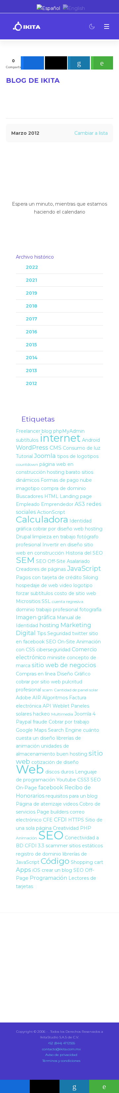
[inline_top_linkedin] (79, 63)
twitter (80, 633)
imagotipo (28, 488)
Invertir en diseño (62, 545)
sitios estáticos (86, 846)
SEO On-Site (60, 642)
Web (30, 769)
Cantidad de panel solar (76, 689)
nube (86, 480)
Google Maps (31, 730)
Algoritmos (55, 698)
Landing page (76, 496)
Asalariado (78, 561)
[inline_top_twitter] (56, 63)
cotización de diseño (55, 762)
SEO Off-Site (50, 561)
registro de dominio (38, 854)
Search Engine (65, 730)
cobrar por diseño (52, 529)
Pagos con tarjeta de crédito (49, 577)
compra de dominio (63, 488)
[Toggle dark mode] (92, 26)
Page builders (52, 812)
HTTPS (76, 820)
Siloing (90, 577)
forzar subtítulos (34, 593)
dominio (25, 610)
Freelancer (28, 431)
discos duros (59, 772)
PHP (85, 828)
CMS (55, 448)
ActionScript (51, 512)
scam (47, 689)
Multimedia (62, 714)
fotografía (90, 610)
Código (55, 861)
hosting (49, 625)
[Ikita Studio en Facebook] (18, 8)
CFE (48, 820)
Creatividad (66, 828)
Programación (48, 878)
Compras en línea (36, 674)
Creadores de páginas (41, 569)
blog (47, 431)
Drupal (23, 537)
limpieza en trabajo (54, 537)
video (66, 585)
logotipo (83, 585)
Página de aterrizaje (39, 804)
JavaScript (84, 568)
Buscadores (29, 496)
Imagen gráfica (36, 617)
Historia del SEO (84, 553)
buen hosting (72, 754)
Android (91, 440)
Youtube (66, 780)
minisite (56, 658)
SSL (46, 601)
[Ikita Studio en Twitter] (11, 8)
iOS (36, 870)
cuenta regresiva (67, 601)
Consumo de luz (81, 448)
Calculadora (42, 519)
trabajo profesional (57, 610)
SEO (50, 835)
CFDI (60, 820)
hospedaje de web (37, 585)
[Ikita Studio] (26, 26)
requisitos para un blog (72, 796)
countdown (27, 464)
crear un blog (57, 870)
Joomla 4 (85, 714)
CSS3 (83, 780)
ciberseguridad (53, 650)
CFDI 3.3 (34, 846)
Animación (26, 837)
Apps (23, 869)
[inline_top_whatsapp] (102, 63)
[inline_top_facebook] (32, 63)
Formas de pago (60, 480)
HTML (51, 496)
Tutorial (24, 456)
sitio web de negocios (64, 665)
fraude (40, 722)
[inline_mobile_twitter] (45, 1086)
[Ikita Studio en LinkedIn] (26, 8)
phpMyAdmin (69, 431)
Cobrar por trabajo (69, 722)
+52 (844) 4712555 (61, 1043)
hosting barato (63, 472)
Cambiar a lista (91, 133)
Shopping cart (87, 862)
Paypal (23, 722)
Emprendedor (57, 504)
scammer (57, 846)
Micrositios (28, 601)
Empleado (28, 504)
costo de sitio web (75, 593)
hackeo (41, 714)
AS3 (80, 504)
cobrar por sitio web (38, 682)
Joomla (45, 456)
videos (70, 804)
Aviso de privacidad (60, 1055)
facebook (50, 787)
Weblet (61, 706)
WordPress (32, 447)
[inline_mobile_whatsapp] (104, 1086)
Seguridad (59, 633)
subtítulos (27, 440)
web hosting (88, 529)
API (47, 706)
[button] (106, 26)
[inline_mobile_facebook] (15, 1086)
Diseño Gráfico (74, 674)
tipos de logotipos (78, 456)
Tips (41, 633)
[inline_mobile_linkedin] (74, 1086)
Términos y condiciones (60, 1061)
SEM (25, 560)
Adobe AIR (28, 698)
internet (60, 438)
